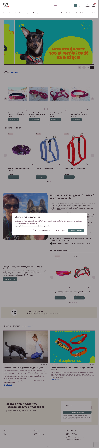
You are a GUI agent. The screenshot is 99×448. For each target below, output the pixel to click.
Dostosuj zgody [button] (60, 231)
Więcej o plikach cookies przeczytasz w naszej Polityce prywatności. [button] (32, 226)
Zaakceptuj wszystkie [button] (76, 231)
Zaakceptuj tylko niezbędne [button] (43, 231)
